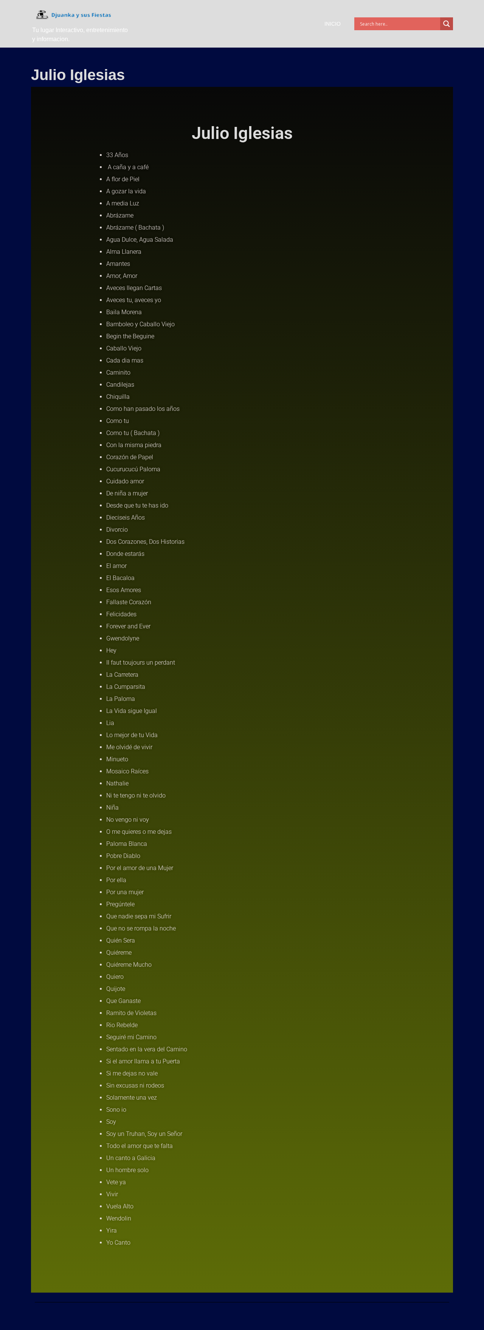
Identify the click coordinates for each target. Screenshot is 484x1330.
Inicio (332, 24)
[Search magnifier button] (446, 23)
